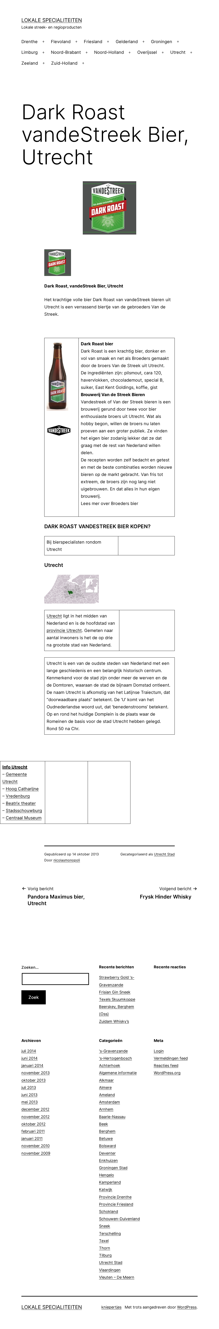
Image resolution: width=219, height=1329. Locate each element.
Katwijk (105, 1189)
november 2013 (35, 1073)
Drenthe (29, 41)
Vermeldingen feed (171, 1058)
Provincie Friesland (116, 1204)
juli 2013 (28, 1087)
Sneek (104, 1226)
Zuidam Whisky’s (114, 1021)
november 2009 (35, 1153)
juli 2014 (28, 1051)
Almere (105, 1087)
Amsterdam (109, 1102)
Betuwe (106, 1138)
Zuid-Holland (64, 63)
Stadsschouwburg (24, 810)
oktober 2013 (33, 1080)
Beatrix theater (21, 803)
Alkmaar (106, 1080)
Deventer (107, 1153)
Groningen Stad (113, 1168)
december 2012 (35, 1109)
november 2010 (35, 1146)
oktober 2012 (33, 1124)
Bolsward (107, 1146)
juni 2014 (29, 1058)
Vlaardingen (110, 1270)
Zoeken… (30, 967)
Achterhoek (109, 1065)
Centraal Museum (23, 817)
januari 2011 (32, 1138)
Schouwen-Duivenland (119, 1219)
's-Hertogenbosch (115, 1058)
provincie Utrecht (64, 630)
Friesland (93, 41)
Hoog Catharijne (22, 788)
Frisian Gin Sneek (114, 992)
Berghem (107, 1131)
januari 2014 (32, 1065)
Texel (104, 1241)
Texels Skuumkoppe (117, 999)
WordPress (187, 1307)
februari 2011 (33, 1131)
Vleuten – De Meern (116, 1277)
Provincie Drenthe (115, 1197)
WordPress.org (167, 1073)
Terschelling (110, 1233)
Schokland (108, 1211)
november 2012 (35, 1117)
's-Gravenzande (113, 1051)
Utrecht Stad (164, 854)
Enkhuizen (108, 1160)
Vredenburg (18, 796)
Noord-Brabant (66, 52)
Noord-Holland (109, 52)
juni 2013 (29, 1095)
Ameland (107, 1095)
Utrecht (177, 52)
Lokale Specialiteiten (51, 20)
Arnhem (106, 1109)
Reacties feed (166, 1065)
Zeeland (29, 63)
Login (159, 1051)
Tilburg (105, 1255)
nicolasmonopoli (66, 860)
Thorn (104, 1248)
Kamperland (110, 1182)
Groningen (161, 41)
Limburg (29, 52)
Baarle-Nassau (112, 1117)
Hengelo (106, 1175)
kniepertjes (111, 1307)
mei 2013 (29, 1102)
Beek (103, 1124)
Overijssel (147, 52)
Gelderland (127, 41)
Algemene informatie (118, 1073)
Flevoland (61, 41)
